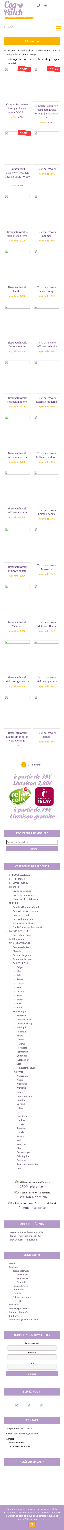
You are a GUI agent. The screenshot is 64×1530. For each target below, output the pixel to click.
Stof (19, 1063)
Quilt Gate (22, 1055)
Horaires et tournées (19, 1312)
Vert (19, 1003)
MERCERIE (14, 902)
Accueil (12, 1263)
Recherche (32, 849)
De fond (21, 1103)
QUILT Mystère (16, 939)
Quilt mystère (15, 1315)
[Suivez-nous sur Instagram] (32, 1405)
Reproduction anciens (28, 1164)
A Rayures (22, 1083)
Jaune (20, 979)
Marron (20, 983)
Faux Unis (22, 1115)
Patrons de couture (22, 1296)
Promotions (19, 1289)
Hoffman (21, 1031)
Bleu (19, 971)
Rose (19, 995)
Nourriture (22, 1144)
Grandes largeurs (22, 955)
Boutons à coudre (22, 915)
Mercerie (17, 1300)
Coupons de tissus (22, 947)
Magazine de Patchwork (25, 898)
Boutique (13, 1267)
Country (21, 1099)
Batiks (20, 1091)
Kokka (20, 1035)
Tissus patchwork (21, 1270)
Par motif (21, 1282)
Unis (19, 1168)
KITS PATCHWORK (18, 882)
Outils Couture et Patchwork (27, 927)
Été (18, 1111)
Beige (20, 967)
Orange (20, 991)
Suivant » (36, 764)
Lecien (20, 1039)
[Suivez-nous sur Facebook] (19, 1405)
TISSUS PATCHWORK (20, 943)
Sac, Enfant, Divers (22, 935)
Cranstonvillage (25, 1023)
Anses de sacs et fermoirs (26, 911)
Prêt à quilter (24, 1156)
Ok (32, 1524)
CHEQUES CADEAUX (19, 874)
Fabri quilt (22, 1027)
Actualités (14, 1304)
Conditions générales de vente (24, 1319)
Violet (20, 1007)
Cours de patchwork (19, 1308)
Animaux (21, 1087)
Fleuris (20, 1124)
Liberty (20, 1132)
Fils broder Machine (23, 919)
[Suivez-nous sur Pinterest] (44, 1405)
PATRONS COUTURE (19, 931)
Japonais (21, 1128)
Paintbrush (22, 1051)
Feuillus (21, 1120)
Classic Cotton (24, 1019)
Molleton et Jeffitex (23, 923)
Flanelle (17, 951)
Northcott (22, 1047)
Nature (20, 1136)
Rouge (20, 999)
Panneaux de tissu (22, 959)
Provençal (22, 1160)
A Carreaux (22, 1075)
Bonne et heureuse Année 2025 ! (25, 1235)
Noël (19, 1140)
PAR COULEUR (20, 963)
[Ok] (60, 1517)
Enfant (20, 1107)
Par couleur (22, 1274)
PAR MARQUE (20, 1011)
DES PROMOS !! (17, 878)
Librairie (17, 1293)
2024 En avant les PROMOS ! (23, 1239)
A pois (20, 1079)
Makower (21, 1043)
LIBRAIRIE (14, 886)
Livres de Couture (22, 890)
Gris (19, 975)
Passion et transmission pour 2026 (26, 1232)
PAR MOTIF (18, 1071)
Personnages (23, 1152)
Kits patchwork (20, 1285)
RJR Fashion (23, 1059)
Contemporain (24, 1095)
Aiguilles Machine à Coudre (27, 906)
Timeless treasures (26, 1067)
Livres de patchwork (23, 895)
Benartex (21, 1015)
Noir (19, 987)
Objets (20, 1148)
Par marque (22, 1278)
